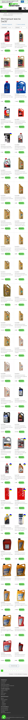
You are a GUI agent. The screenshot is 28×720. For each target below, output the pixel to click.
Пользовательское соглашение (7, 685)
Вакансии (3, 694)
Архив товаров (4, 699)
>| (23, 670)
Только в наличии (21, 24)
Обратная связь (4, 690)
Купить (7, 50)
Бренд (2, 698)
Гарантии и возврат (5, 684)
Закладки (3, 711)
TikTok (3, 702)
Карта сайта (3, 693)
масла (23, 717)
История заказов (4, 710)
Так (22, 1)
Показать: (17, 27)
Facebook (4, 705)
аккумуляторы (18, 717)
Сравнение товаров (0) (7, 24)
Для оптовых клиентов (5, 712)
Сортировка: (4, 27)
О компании (3, 681)
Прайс (2, 692)
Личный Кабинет (4, 708)
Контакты (3, 683)
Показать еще (14, 665)
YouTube (3, 700)
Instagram (4, 703)
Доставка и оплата (5, 687)
